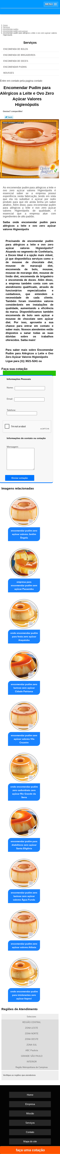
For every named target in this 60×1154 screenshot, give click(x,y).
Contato (30, 1132)
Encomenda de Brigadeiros (19, 55)
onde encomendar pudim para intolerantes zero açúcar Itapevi (24, 995)
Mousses (8, 73)
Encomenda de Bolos (15, 49)
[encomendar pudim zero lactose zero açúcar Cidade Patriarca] (24, 664)
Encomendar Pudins (15, 67)
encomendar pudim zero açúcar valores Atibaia (24, 945)
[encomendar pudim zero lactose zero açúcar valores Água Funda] (24, 872)
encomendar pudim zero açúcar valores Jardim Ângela (24, 534)
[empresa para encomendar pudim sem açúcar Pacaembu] (24, 562)
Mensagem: (13, 446)
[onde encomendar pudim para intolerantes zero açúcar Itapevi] (24, 971)
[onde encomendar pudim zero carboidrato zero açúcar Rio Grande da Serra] (24, 767)
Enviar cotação (20, 478)
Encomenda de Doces (15, 61)
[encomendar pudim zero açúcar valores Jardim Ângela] (24, 511)
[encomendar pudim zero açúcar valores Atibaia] (24, 924)
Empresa (30, 1104)
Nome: (11, 387)
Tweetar (8, 117)
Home (30, 1094)
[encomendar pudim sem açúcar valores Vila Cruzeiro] (24, 715)
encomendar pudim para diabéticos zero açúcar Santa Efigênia (24, 845)
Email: (10, 399)
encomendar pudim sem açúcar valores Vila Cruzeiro (24, 739)
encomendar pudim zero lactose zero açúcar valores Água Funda (24, 896)
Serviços (30, 42)
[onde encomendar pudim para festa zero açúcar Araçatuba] (24, 613)
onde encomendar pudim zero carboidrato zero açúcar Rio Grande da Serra (24, 792)
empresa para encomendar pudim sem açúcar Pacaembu (24, 585)
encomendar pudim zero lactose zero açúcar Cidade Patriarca (24, 688)
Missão (30, 1113)
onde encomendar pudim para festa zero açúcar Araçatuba (24, 636)
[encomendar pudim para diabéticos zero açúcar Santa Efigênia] (24, 821)
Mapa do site (30, 1141)
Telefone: (12, 410)
